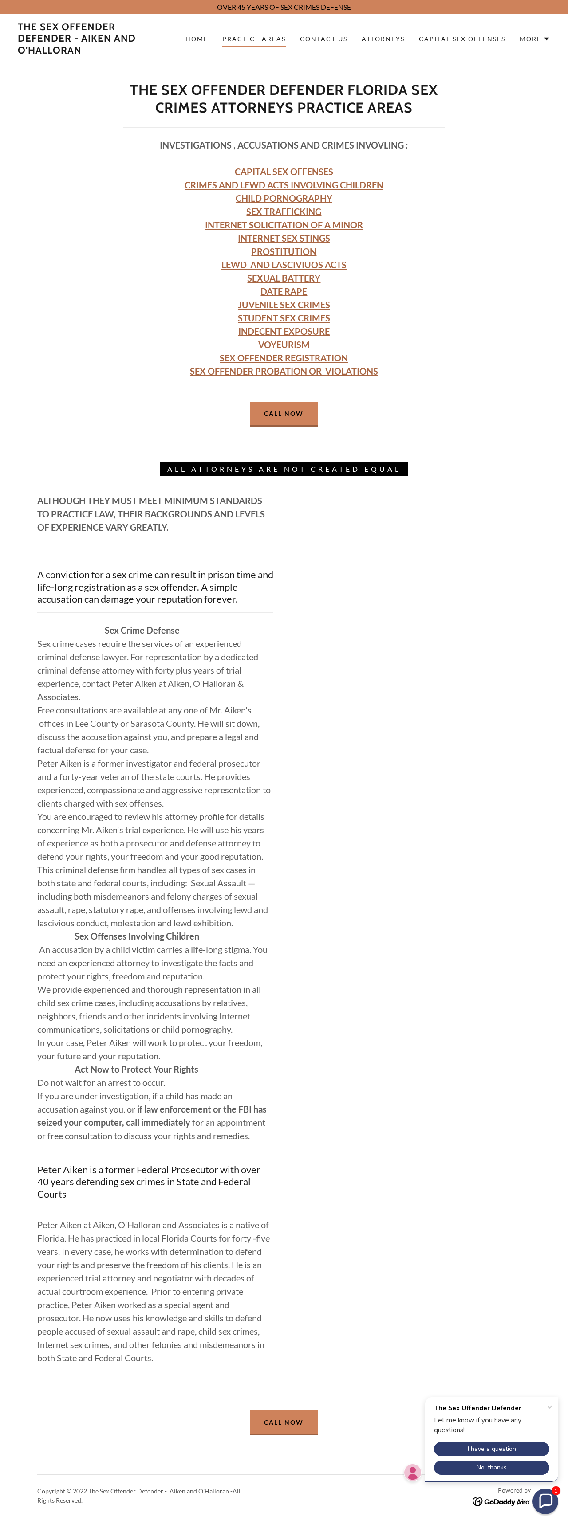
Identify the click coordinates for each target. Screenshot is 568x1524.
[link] (90, 51)
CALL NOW (284, 413)
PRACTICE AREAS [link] (254, 39)
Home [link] (196, 39)
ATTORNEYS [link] (383, 39)
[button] (535, 39)
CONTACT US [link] (323, 39)
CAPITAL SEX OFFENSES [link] (462, 39)
